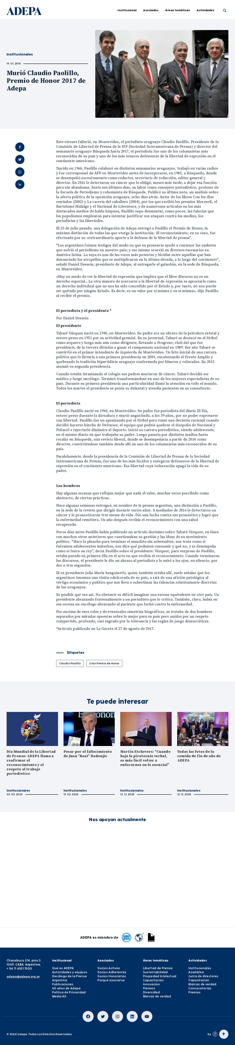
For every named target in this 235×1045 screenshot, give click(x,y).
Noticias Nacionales (128, 65)
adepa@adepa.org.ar (23, 977)
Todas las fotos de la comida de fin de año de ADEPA (199, 756)
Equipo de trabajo (79, 65)
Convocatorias (199, 988)
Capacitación (180, 55)
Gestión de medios (127, 35)
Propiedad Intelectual (186, 45)
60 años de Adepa (66, 988)
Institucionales (18, 790)
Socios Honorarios (111, 976)
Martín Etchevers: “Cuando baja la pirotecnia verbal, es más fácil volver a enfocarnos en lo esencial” (145, 758)
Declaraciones (124, 25)
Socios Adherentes (111, 972)
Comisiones (75, 55)
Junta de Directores (80, 35)
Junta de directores (203, 976)
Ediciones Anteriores (129, 75)
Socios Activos (108, 968)
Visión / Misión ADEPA (81, 25)
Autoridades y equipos (69, 972)
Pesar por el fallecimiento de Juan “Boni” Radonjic (88, 753)
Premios (149, 988)
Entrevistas (122, 95)
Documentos (123, 85)
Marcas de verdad (183, 95)
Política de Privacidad (69, 992)
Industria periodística (129, 45)
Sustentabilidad (182, 35)
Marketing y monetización (133, 55)
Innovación (178, 65)
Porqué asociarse (111, 980)
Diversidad (178, 85)
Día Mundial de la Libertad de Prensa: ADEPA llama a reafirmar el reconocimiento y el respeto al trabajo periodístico (31, 762)
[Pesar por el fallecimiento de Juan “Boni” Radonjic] (89, 729)
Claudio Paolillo (70, 663)
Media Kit (59, 996)
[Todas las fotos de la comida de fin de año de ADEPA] (203, 729)
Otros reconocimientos (130, 105)
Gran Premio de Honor (104, 663)
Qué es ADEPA (63, 968)
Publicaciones (62, 984)
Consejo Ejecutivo (79, 45)
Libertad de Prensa (184, 25)
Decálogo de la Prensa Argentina (69, 978)
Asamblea (196, 972)
